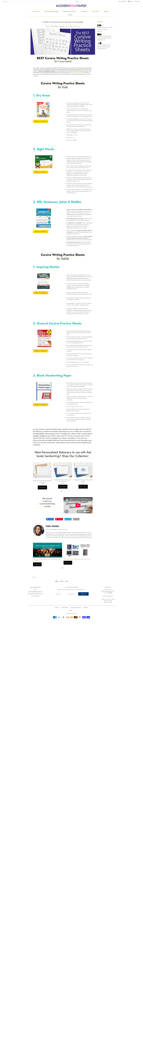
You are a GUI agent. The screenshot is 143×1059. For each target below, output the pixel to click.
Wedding (106, 11)
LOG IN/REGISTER (122, 1)
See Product (42, 487)
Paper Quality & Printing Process (35, 593)
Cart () (131, 1)
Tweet (58, 581)
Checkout (137, 1)
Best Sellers (36, 11)
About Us (57, 607)
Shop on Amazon (40, 121)
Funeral (70, 15)
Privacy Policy (65, 607)
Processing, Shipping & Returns (35, 591)
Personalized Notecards (52, 11)
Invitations (84, 11)
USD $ (77, 1)
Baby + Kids (96, 11)
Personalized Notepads (70, 11)
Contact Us (85, 607)
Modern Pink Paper (73, 613)
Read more (37, 564)
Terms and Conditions (76, 607)
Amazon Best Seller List (77, 72)
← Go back (33, 577)
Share (63, 581)
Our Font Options (35, 596)
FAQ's (35, 589)
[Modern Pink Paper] (71, 6)
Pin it (68, 581)
